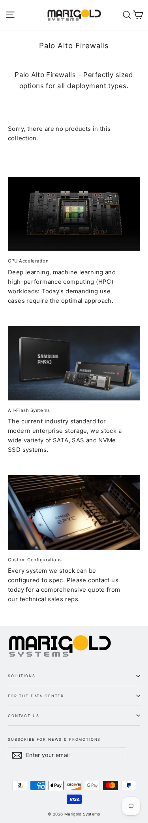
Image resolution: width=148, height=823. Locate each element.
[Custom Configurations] (74, 512)
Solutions (22, 676)
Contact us (23, 716)
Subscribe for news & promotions (54, 739)
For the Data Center (36, 696)
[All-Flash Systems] (74, 363)
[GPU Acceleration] (74, 214)
